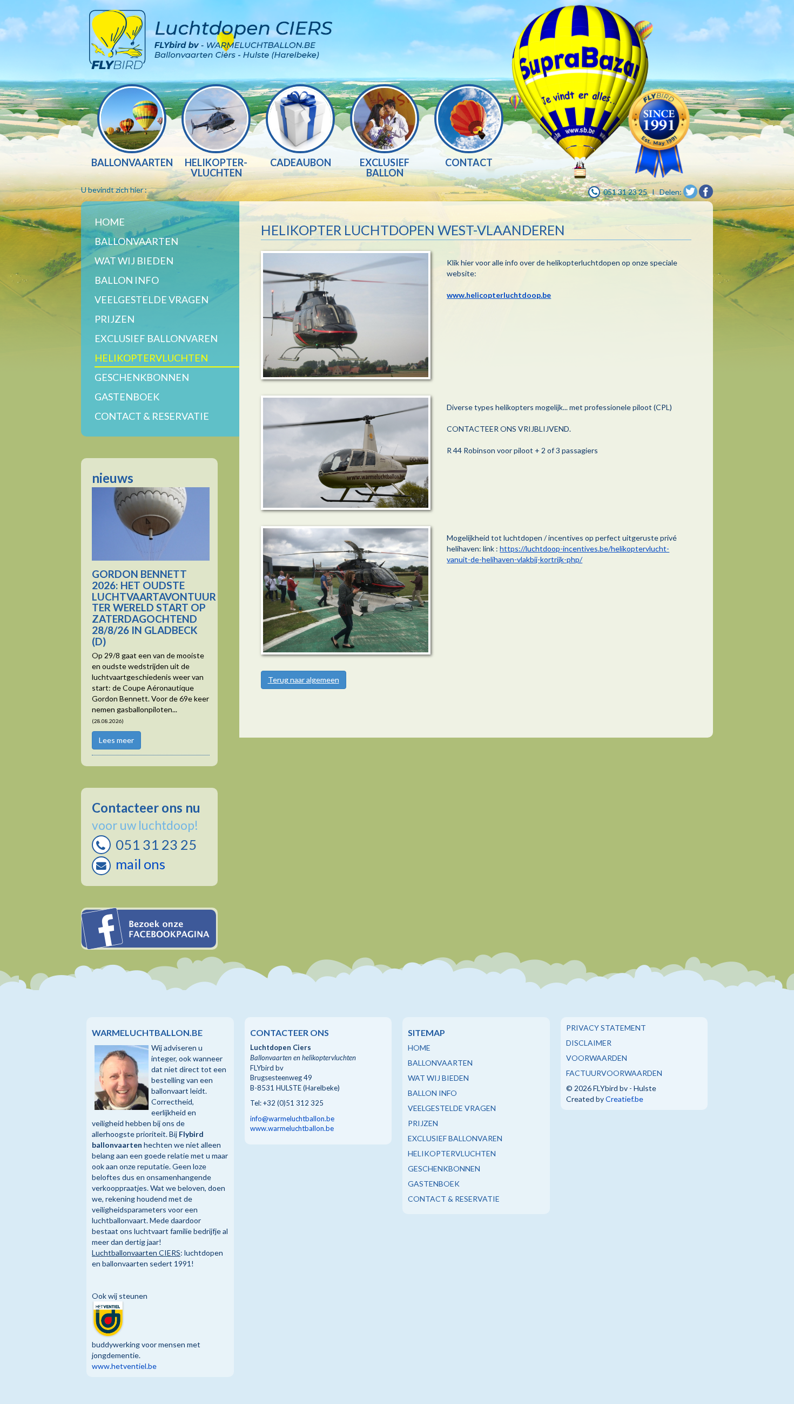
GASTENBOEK (434, 1183)
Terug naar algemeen (303, 679)
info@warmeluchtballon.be (292, 1118)
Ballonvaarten (136, 241)
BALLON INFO (432, 1093)
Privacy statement (606, 1027)
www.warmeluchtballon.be (292, 1128)
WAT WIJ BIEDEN (134, 261)
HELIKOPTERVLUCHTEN (452, 1153)
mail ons (140, 864)
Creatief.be (624, 1098)
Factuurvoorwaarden (614, 1073)
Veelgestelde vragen (151, 299)
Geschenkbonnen (142, 377)
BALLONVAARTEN (440, 1062)
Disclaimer (588, 1042)
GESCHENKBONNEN (444, 1168)
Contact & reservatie (152, 416)
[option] (132, 127)
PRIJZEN (423, 1123)
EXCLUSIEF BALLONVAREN (455, 1138)
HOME (419, 1047)
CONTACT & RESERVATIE (454, 1198)
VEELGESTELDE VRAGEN (452, 1108)
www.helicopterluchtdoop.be (499, 294)
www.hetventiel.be (124, 1366)
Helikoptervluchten (151, 358)
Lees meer (116, 740)
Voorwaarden (596, 1057)
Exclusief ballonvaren (156, 338)
